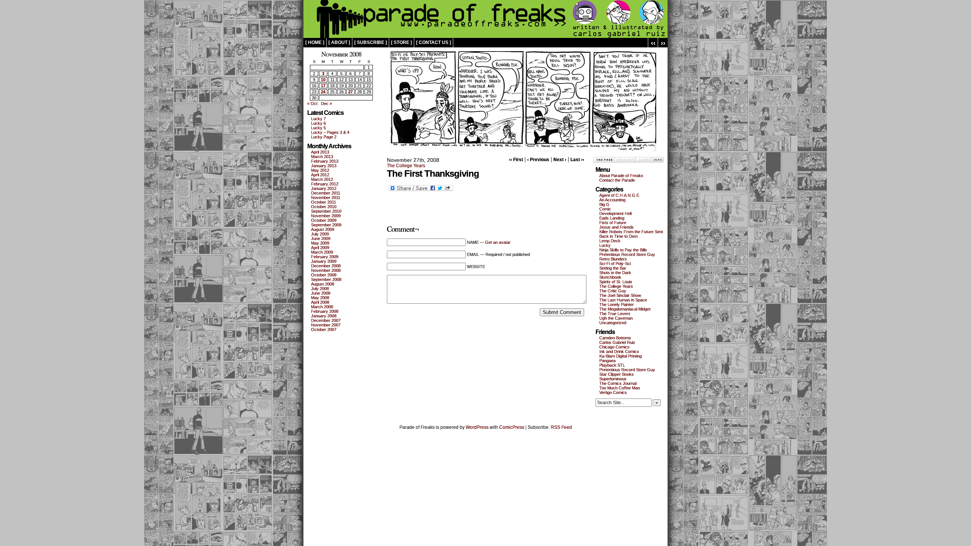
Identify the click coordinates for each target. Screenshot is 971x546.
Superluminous (613, 379)
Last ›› (577, 159)
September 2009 (326, 225)
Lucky (605, 245)
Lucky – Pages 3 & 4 (330, 132)
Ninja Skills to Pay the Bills (623, 250)
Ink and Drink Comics (619, 351)
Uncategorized (612, 322)
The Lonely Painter (616, 304)
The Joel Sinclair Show (620, 295)
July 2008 (320, 288)
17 (323, 85)
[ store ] (401, 42)
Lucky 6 (318, 123)
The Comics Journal (617, 383)
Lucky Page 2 (323, 137)
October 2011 (323, 202)
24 (323, 91)
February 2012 (324, 184)
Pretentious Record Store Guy (627, 254)
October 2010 (323, 206)
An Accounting (612, 200)
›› (663, 43)
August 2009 (322, 229)
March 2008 (322, 306)
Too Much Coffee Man (619, 388)
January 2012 (323, 188)
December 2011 (325, 193)
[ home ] (314, 42)
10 (323, 79)
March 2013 (322, 156)
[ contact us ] (433, 42)
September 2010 (326, 211)
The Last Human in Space (623, 300)
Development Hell (615, 213)
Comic (605, 209)
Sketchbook (610, 277)
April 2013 (320, 152)
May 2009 (320, 243)
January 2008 (323, 316)
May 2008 (320, 297)
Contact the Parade (617, 180)
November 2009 (326, 215)
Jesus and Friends (616, 227)
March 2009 (322, 252)
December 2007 (326, 320)
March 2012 (322, 179)
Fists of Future (612, 222)
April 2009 (320, 247)
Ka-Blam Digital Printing (620, 356)
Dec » (326, 103)
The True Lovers (614, 313)
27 (350, 91)
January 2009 (323, 261)
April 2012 (320, 175)
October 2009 (323, 220)
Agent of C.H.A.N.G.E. (619, 195)
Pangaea (607, 360)
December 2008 (326, 266)
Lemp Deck (610, 240)
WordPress (477, 427)
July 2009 (320, 234)
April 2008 (320, 302)
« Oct (312, 103)
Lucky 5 (318, 128)
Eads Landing (611, 218)
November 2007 (326, 325)
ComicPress (511, 427)
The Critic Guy (612, 291)
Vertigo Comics (613, 392)
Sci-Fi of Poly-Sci (615, 263)
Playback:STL (612, 365)
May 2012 (320, 170)
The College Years (406, 165)
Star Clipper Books (616, 374)
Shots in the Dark (615, 272)
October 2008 (323, 275)
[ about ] (339, 42)
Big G (604, 204)
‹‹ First (516, 159)
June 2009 (320, 238)
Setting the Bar (612, 268)
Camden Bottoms (615, 338)
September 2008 (326, 279)
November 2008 (326, 270)
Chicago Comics (614, 347)
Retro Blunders (613, 259)
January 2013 (323, 165)
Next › (559, 159)
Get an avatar (498, 242)
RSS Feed (561, 427)
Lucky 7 (318, 118)
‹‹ (653, 43)
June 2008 (320, 293)
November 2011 (325, 197)
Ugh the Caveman (616, 318)
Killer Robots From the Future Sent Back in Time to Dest (631, 233)
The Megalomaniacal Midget (624, 309)
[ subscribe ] (370, 42)
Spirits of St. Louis (615, 281)
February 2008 (324, 311)
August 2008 (322, 284)
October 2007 (323, 329)
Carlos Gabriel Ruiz (617, 342)
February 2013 (324, 161)
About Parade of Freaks (621, 175)
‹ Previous (538, 159)
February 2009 (324, 256)
